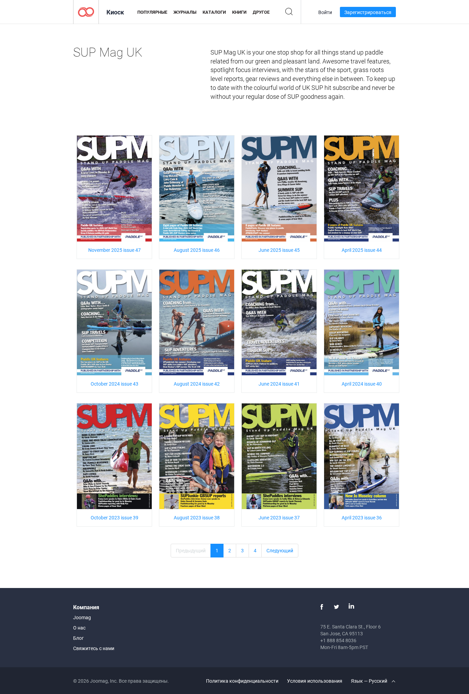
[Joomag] (86, 11)
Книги (239, 12)
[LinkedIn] (351, 607)
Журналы (184, 12)
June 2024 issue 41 (279, 383)
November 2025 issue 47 (114, 250)
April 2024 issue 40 (362, 383)
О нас (79, 627)
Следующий (279, 550)
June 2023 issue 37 (279, 517)
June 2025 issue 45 (279, 250)
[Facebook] (322, 607)
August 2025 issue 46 (197, 250)
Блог (78, 638)
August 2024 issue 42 (197, 383)
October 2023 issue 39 (114, 517)
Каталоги (214, 12)
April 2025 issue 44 (362, 250)
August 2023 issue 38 (197, 517)
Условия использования (314, 681)
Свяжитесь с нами (93, 648)
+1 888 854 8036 (338, 640)
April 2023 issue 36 (362, 517)
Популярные (152, 12)
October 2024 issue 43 (114, 383)
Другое (261, 12)
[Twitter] (336, 607)
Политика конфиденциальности (242, 681)
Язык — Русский (369, 681)
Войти (325, 12)
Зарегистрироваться (367, 12)
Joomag (82, 617)
